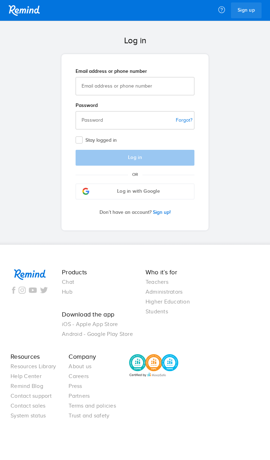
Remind (24, 10)
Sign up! (135, 212)
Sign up (246, 10)
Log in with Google (138, 191)
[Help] (221, 10)
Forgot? (184, 120)
